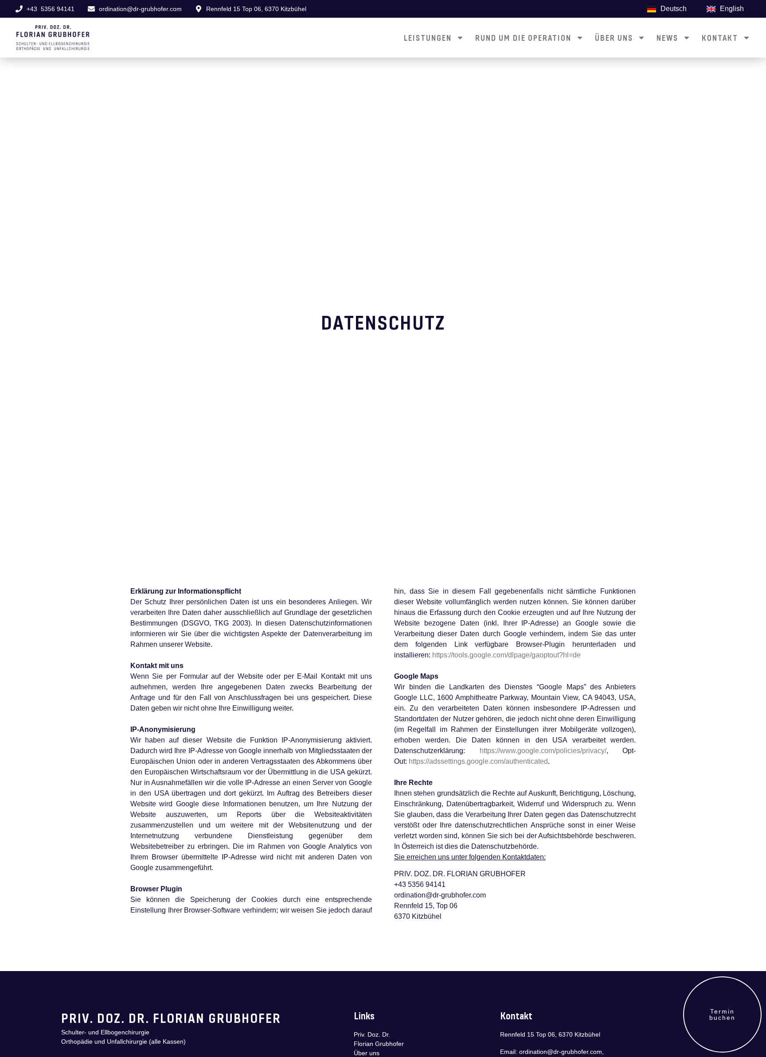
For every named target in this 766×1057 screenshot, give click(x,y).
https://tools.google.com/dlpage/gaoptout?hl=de (506, 655)
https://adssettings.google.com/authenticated (478, 761)
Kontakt (720, 38)
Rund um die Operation (523, 38)
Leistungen (428, 38)
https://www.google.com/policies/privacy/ (543, 750)
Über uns (614, 38)
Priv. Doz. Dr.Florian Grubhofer (379, 1039)
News (667, 38)
